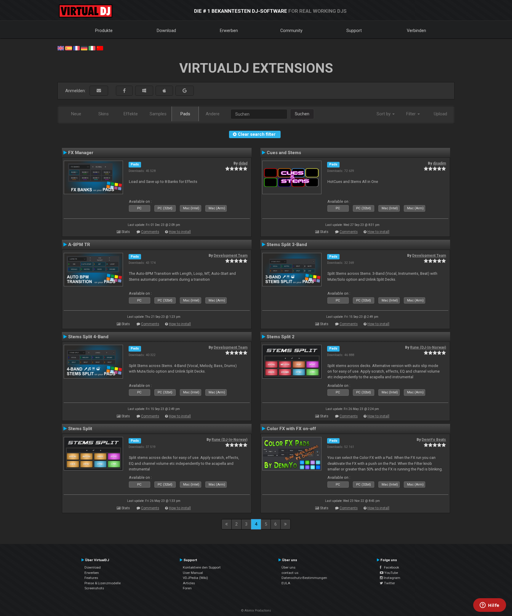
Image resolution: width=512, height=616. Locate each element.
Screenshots (94, 588)
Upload (440, 114)
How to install (180, 232)
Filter (411, 114)
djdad (243, 163)
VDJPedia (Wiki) (195, 578)
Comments (150, 232)
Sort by (384, 114)
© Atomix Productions (256, 610)
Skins (103, 114)
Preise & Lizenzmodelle (102, 583)
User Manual (193, 573)
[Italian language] (92, 47)
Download (166, 30)
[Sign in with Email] (98, 91)
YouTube (390, 573)
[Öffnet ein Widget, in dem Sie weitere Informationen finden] (489, 605)
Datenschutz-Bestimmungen (304, 578)
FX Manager (80, 152)
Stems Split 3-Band (287, 244)
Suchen (302, 114)
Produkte (104, 30)
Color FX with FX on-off (291, 428)
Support (354, 30)
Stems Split (80, 428)
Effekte (131, 114)
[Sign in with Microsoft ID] (144, 91)
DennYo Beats (434, 440)
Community (291, 30)
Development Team (230, 255)
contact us (289, 573)
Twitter (389, 583)
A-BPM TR (79, 244)
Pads (185, 114)
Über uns (288, 567)
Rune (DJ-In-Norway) (428, 347)
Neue (76, 114)
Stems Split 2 (281, 336)
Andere (213, 114)
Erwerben (229, 30)
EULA (285, 583)
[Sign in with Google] (184, 91)
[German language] (84, 47)
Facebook (390, 567)
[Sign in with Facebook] (124, 91)
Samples (158, 114)
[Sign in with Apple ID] (164, 91)
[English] (60, 47)
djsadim (439, 163)
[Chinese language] (100, 47)
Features (91, 578)
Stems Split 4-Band (88, 336)
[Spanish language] (68, 47)
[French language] (76, 47)
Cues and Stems (284, 152)
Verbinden (416, 30)
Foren (187, 588)
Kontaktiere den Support (202, 567)
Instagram (391, 578)
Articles (189, 583)
